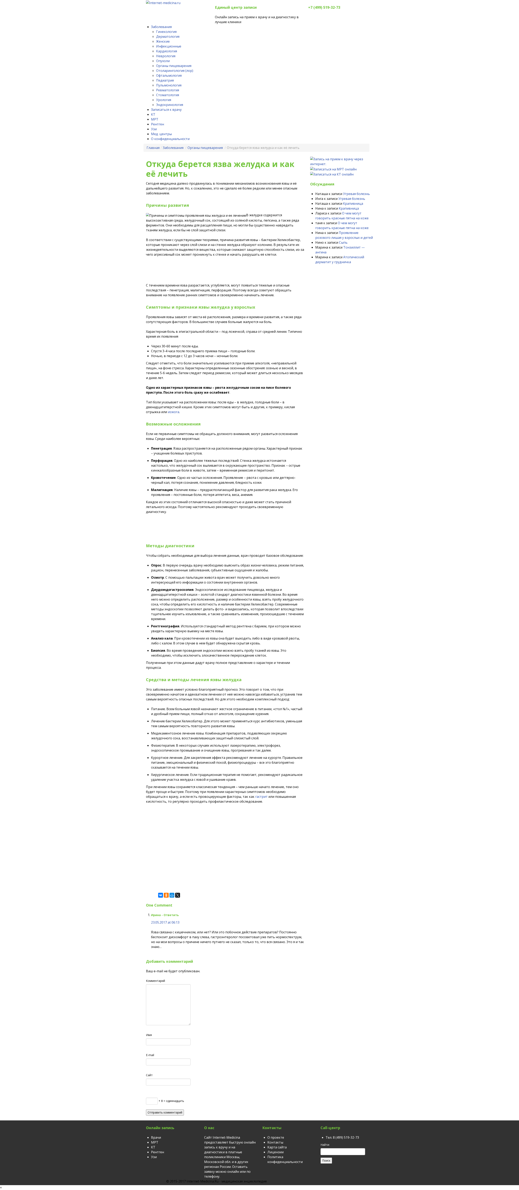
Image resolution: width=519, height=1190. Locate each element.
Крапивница (353, 203)
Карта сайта (277, 1147)
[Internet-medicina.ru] (163, 2)
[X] (177, 895)
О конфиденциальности (170, 139)
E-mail (150, 1055)
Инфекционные (168, 46)
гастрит (261, 796)
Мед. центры (161, 134)
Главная (153, 147)
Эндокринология (169, 104)
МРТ (154, 119)
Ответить (171, 915)
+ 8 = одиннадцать (171, 1101)
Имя (149, 1035)
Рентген (157, 124)
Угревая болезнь (356, 194)
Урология (163, 100)
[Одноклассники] (166, 895)
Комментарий (155, 981)
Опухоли (163, 61)
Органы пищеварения (173, 66)
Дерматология (167, 36)
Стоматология (167, 95)
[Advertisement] (220, 271)
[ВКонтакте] (160, 895)
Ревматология (167, 90)
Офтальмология (169, 75)
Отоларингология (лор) (174, 70)
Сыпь (343, 242)
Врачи (156, 1137)
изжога (173, 412)
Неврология (165, 56)
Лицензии (275, 1152)
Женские (163, 41)
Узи (154, 129)
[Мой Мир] (171, 895)
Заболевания (161, 27)
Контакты (275, 1142)
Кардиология (166, 51)
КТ (153, 114)
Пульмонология (168, 85)
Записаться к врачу (166, 109)
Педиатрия (165, 80)
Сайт (149, 1075)
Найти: (325, 1145)
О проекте (275, 1137)
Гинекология (166, 31)
